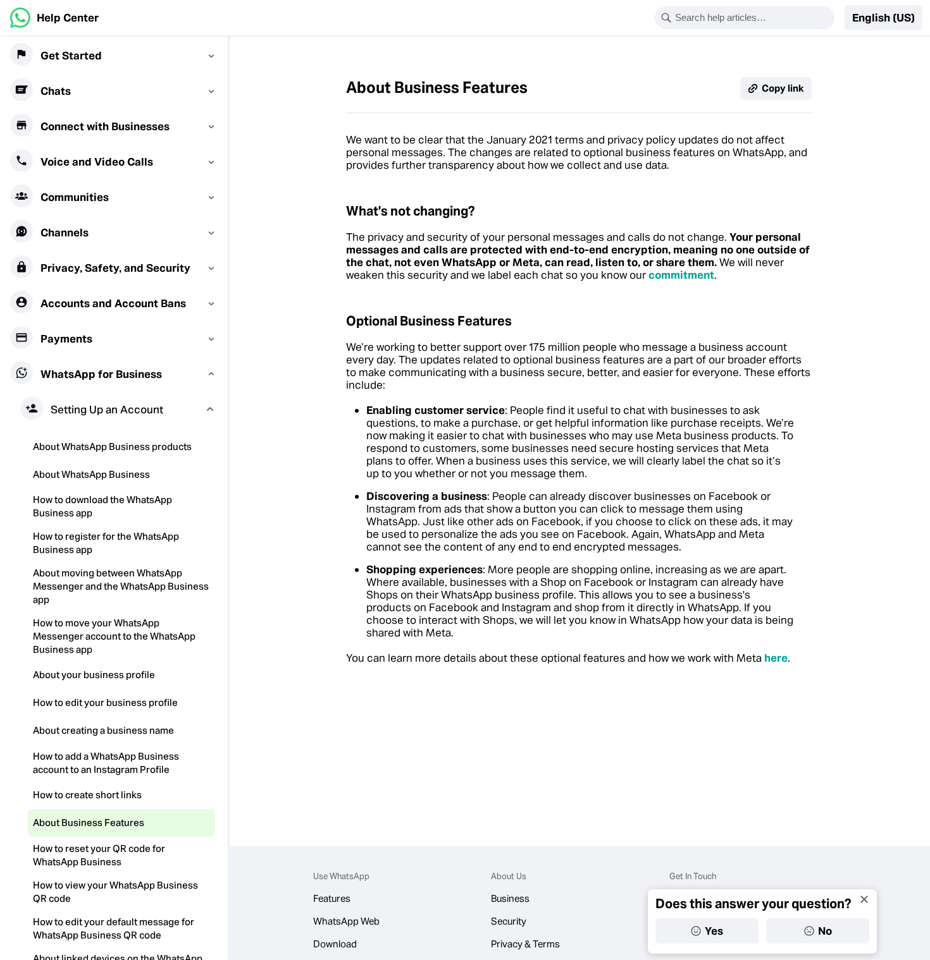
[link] (54, 18)
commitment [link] (681, 275)
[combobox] (752, 17)
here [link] (776, 658)
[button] (883, 17)
